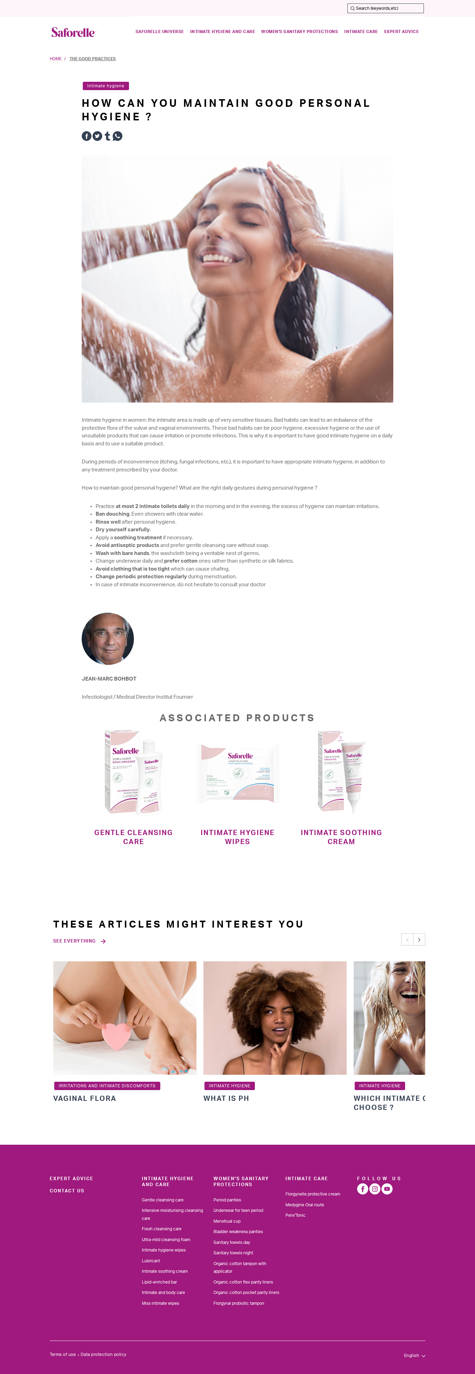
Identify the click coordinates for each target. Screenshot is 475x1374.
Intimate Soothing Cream (342, 837)
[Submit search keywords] (352, 8)
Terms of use (63, 1354)
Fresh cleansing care (162, 1229)
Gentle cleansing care (163, 1200)
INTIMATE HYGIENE (229, 1086)
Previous (407, 940)
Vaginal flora (84, 1098)
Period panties (227, 1200)
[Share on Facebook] (86, 137)
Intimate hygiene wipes (164, 1250)
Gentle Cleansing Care (133, 837)
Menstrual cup (227, 1221)
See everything (74, 941)
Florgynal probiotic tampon (239, 1303)
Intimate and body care (163, 1292)
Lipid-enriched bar (159, 1282)
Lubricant (151, 1261)
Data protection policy (104, 1354)
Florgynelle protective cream (312, 1194)
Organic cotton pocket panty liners (246, 1292)
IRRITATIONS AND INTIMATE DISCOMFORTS (107, 1086)
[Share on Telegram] (107, 137)
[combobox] (385, 8)
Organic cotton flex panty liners (243, 1282)
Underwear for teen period (238, 1210)
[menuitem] (159, 32)
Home (56, 59)
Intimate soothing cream (165, 1271)
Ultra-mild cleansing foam (166, 1240)
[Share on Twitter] (97, 137)
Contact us (67, 1191)
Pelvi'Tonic (295, 1215)
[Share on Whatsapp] (117, 137)
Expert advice (72, 1179)
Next (419, 940)
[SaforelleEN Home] (74, 32)
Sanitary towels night (233, 1253)
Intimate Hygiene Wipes (238, 837)
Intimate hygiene (105, 86)
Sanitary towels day (232, 1242)
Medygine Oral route (304, 1205)
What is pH (226, 1098)
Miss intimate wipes (160, 1303)
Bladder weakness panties (238, 1232)
